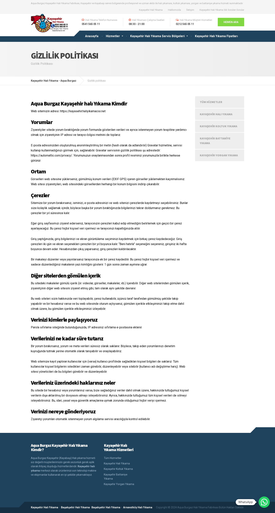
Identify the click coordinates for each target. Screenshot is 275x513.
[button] (264, 502)
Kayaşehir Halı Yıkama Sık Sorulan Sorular (222, 9)
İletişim (190, 9)
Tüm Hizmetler (211, 102)
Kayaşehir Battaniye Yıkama (215, 140)
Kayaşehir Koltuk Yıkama (218, 126)
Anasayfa (91, 36)
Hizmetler (113, 36)
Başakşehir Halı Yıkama (75, 507)
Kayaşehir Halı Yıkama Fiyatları (216, 36)
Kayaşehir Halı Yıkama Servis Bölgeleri (157, 36)
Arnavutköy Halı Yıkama (137, 507)
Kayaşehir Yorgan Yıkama (219, 155)
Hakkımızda (174, 9)
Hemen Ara (231, 22)
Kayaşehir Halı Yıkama (151, 9)
